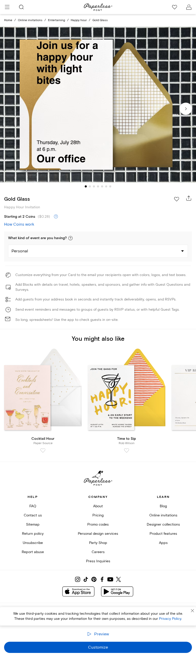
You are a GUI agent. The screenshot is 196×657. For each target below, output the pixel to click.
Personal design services (98, 533)
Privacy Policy (170, 619)
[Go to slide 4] (98, 186)
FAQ (32, 506)
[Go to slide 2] (90, 186)
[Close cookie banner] (192, 611)
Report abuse (33, 552)
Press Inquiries (98, 561)
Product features (163, 533)
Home (8, 20)
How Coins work (19, 224)
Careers (98, 552)
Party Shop (98, 543)
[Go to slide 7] (110, 186)
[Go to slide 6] (106, 186)
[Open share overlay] (189, 198)
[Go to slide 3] (94, 186)
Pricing (98, 515)
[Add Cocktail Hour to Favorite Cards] (43, 450)
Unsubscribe (33, 543)
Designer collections (163, 524)
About (98, 506)
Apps (163, 543)
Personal (19, 251)
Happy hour (79, 20)
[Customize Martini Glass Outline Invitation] (98, 104)
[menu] (7, 7)
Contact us (33, 515)
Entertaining (56, 20)
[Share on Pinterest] (94, 579)
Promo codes (98, 524)
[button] (70, 238)
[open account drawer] (189, 7)
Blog (163, 506)
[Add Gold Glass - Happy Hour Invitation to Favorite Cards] (177, 199)
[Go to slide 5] (102, 186)
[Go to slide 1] (86, 186)
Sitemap (33, 524)
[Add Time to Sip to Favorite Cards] (127, 450)
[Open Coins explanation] (56, 216)
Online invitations (30, 20)
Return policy (33, 533)
